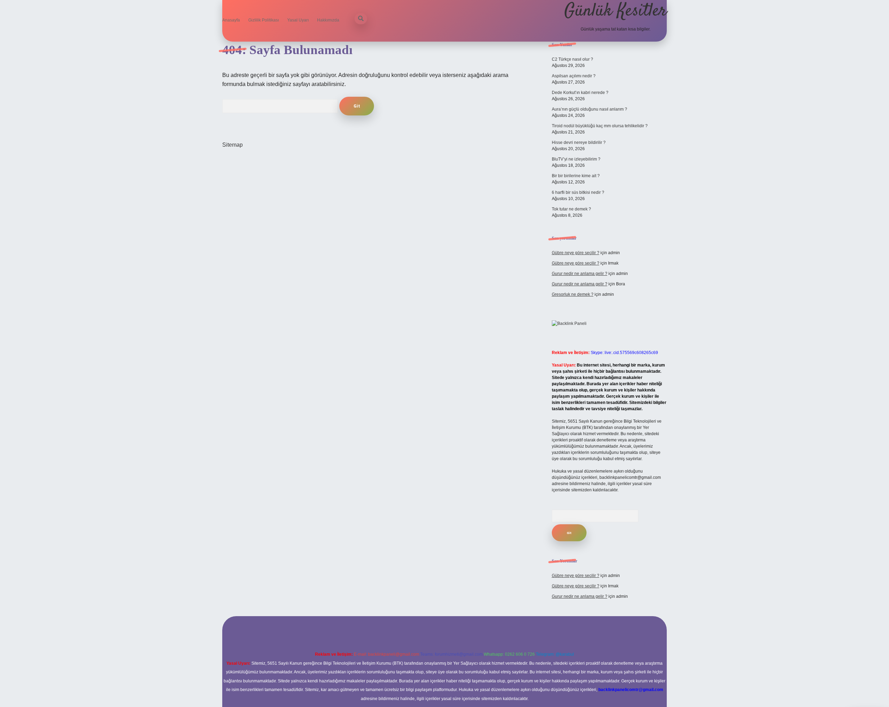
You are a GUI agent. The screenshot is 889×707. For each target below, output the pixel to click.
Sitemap (232, 145)
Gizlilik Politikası (263, 20)
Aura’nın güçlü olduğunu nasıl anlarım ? (589, 109)
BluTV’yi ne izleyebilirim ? (576, 159)
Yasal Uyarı (298, 20)
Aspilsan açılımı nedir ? (574, 76)
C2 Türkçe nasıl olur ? (572, 59)
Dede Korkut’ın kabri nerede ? (580, 92)
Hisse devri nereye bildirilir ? (579, 142)
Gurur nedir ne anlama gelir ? (579, 273)
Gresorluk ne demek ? (572, 294)
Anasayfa (231, 20)
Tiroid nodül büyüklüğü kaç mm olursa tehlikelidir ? (600, 125)
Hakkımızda (328, 20)
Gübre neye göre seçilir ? (575, 252)
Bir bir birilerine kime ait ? (576, 175)
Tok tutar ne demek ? (571, 209)
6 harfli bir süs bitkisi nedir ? (578, 192)
